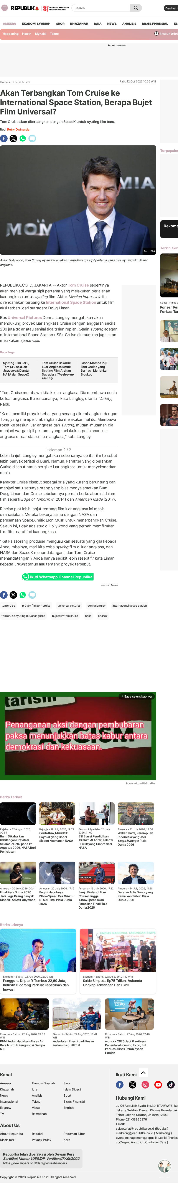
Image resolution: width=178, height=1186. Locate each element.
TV (2, 1114)
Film (27, 82)
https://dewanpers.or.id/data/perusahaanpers (35, 1163)
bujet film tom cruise (65, 615)
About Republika (11, 1134)
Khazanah (7, 1089)
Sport (67, 1095)
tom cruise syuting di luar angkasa (23, 615)
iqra (97, 23)
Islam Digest (72, 1089)
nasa (88, 615)
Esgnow (5, 1107)
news (111, 23)
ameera (9, 23)
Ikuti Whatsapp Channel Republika (61, 577)
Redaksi (37, 1134)
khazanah (79, 23)
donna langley (96, 605)
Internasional (9, 1101)
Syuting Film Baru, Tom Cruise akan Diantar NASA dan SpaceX (16, 368)
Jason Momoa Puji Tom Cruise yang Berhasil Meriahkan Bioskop (95, 368)
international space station (129, 605)
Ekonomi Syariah (36, 23)
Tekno (54, 33)
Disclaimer (7, 1140)
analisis (129, 23)
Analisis (37, 1095)
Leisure (16, 82)
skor (60, 23)
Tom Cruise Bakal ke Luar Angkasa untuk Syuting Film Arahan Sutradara (58, 370)
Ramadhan (39, 1114)
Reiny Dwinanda (18, 129)
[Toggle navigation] (4, 7)
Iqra (34, 1089)
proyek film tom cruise (36, 605)
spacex (102, 615)
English (69, 1107)
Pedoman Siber (74, 1134)
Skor (67, 1083)
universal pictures (69, 605)
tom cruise (8, 605)
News (4, 1095)
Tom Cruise (78, 285)
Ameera (5, 1083)
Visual (36, 1107)
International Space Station (71, 302)
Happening (11, 33)
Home (4, 82)
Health (26, 33)
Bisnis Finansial (155, 23)
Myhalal (40, 33)
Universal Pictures (25, 317)
